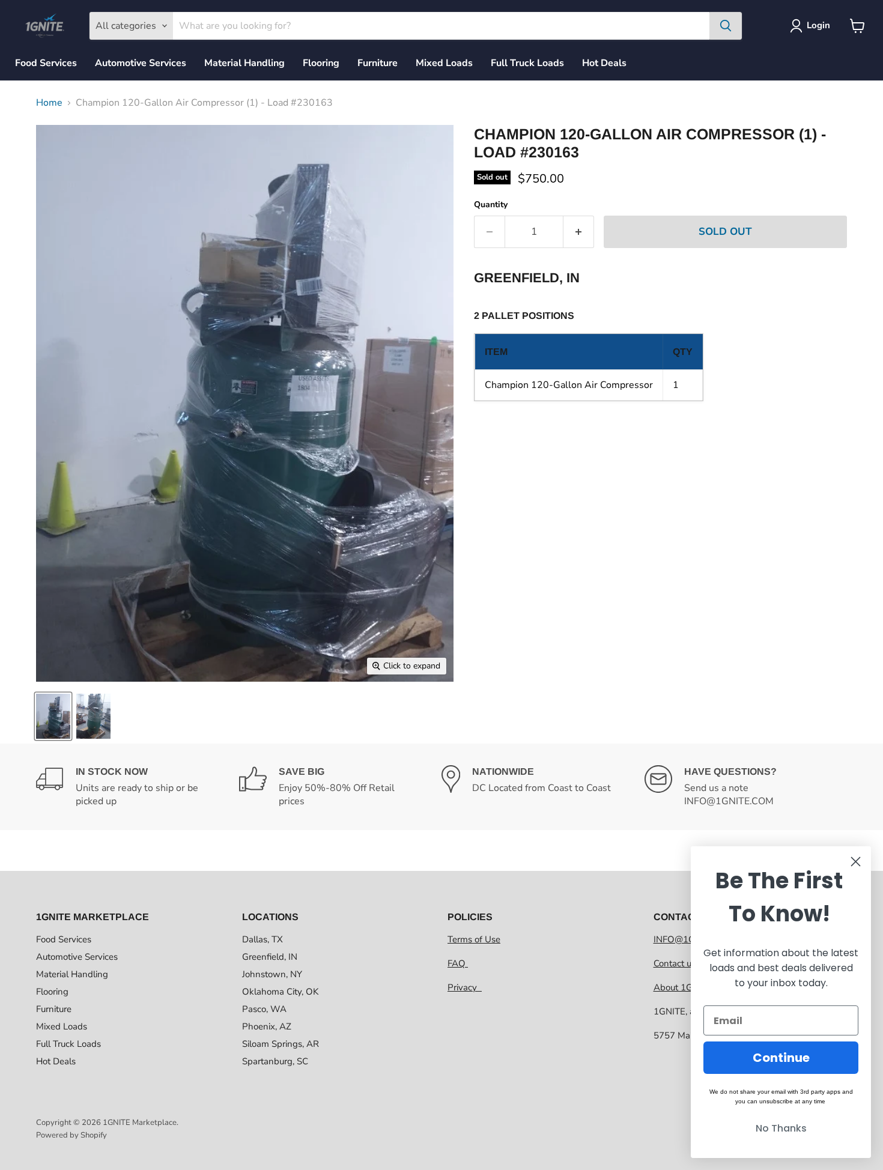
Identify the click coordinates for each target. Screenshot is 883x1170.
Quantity (491, 205)
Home (49, 102)
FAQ (458, 963)
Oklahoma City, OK (280, 992)
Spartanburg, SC (275, 1061)
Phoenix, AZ (266, 1026)
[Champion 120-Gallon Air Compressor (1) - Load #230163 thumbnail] (53, 716)
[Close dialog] (855, 861)
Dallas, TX (262, 939)
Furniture (377, 63)
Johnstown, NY (272, 974)
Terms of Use (474, 939)
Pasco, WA (264, 1009)
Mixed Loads (444, 63)
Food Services (46, 63)
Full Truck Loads (527, 63)
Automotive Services (140, 63)
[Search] (725, 26)
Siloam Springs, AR (280, 1044)
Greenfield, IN (269, 957)
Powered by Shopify (71, 1135)
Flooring (321, 63)
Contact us (676, 963)
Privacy (465, 987)
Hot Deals (604, 63)
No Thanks (781, 1128)
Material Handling (244, 63)
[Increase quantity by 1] (578, 232)
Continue (781, 1057)
